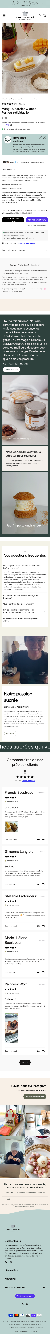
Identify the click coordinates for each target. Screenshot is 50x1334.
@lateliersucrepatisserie (35, 1097)
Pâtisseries (5, 99)
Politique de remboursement (32, 1324)
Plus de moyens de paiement (37, 225)
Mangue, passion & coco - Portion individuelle (24, 99)
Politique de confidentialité (17, 1328)
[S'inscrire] (45, 1199)
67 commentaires (28, 781)
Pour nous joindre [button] (15, 1287)
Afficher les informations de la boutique (19, 238)
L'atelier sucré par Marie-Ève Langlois (21, 1321)
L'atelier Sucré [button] (13, 1240)
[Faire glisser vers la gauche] (40, 137)
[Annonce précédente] (8, 4)
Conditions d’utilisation (35, 1328)
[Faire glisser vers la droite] (44, 137)
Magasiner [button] (10, 1278)
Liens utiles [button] (11, 1270)
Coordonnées (34, 1331)
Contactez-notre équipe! (26, 243)
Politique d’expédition (21, 1331)
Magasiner (10, 733)
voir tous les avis (11, 370)
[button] (4, 15)
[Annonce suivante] (42, 4)
